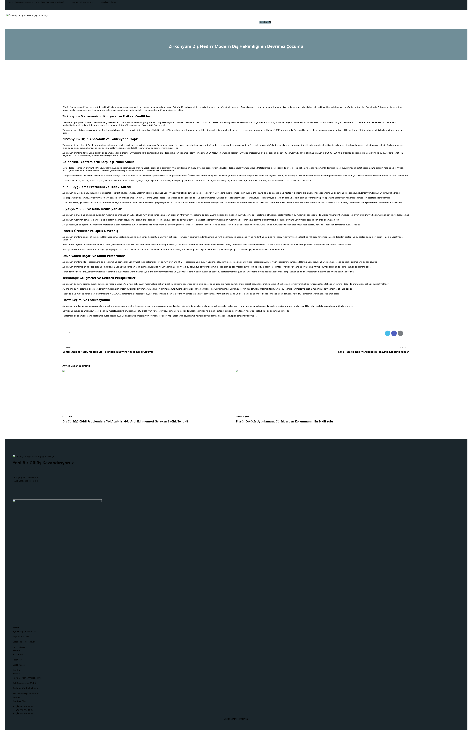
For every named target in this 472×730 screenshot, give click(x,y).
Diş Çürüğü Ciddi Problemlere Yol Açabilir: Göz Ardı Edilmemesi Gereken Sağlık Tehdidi (125, 421)
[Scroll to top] (465, 715)
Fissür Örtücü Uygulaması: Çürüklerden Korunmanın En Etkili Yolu (284, 421)
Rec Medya (241, 718)
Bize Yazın (16, 697)
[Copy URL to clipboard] (407, 333)
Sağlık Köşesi (68, 417)
